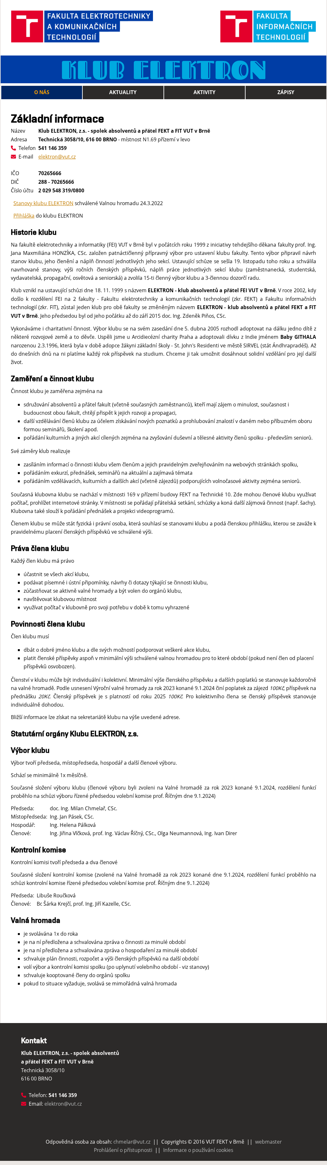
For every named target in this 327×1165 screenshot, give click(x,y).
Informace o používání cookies (198, 1150)
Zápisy (286, 92)
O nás (41, 92)
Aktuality (123, 92)
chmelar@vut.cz (131, 1141)
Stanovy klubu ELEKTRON (43, 203)
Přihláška (23, 215)
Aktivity (205, 92)
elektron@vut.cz (57, 156)
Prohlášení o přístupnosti (123, 1150)
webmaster (268, 1141)
